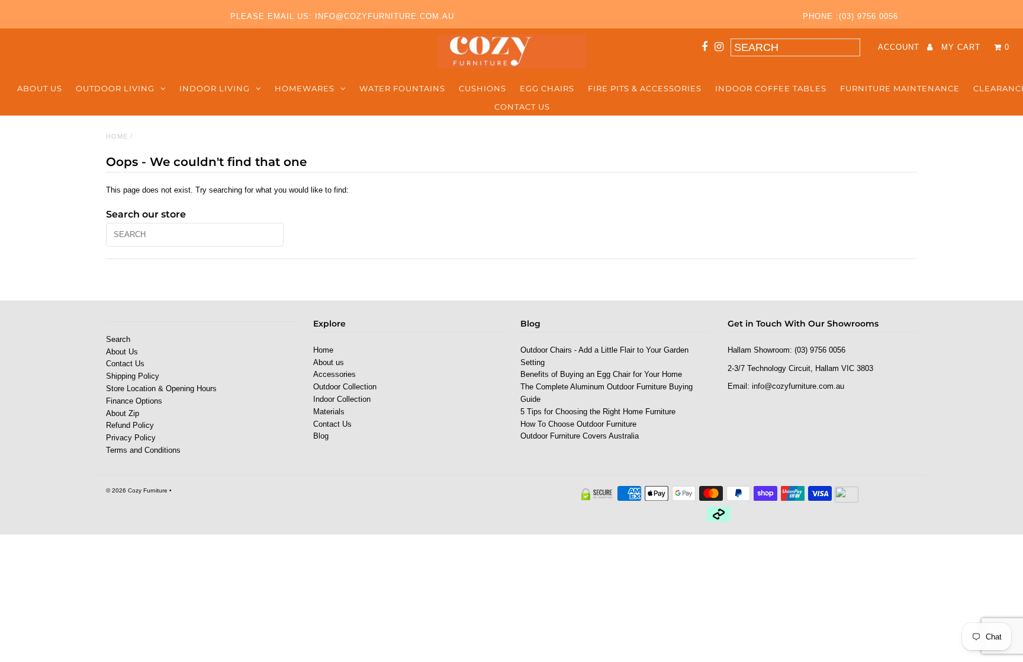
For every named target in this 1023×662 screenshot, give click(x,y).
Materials (329, 411)
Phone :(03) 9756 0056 (850, 16)
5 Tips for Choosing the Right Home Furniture (597, 411)
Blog (321, 435)
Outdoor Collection (345, 386)
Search (118, 339)
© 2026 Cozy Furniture (137, 490)
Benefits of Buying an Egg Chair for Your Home (601, 374)
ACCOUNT (900, 47)
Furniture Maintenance (900, 88)
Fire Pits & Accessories (645, 88)
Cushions (482, 88)
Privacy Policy (131, 437)
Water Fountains (402, 88)
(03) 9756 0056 (819, 350)
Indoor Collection (342, 399)
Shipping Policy (132, 376)
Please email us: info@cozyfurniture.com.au (342, 16)
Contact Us (522, 106)
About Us (122, 351)
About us (39, 88)
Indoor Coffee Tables (770, 88)
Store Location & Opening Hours (161, 388)
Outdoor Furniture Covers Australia (579, 435)
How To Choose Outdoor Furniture (578, 424)
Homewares (304, 88)
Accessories (334, 374)
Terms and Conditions (143, 450)
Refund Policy (130, 425)
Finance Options (134, 400)
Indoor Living (214, 88)
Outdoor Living (115, 88)
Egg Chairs (547, 88)
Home (117, 136)
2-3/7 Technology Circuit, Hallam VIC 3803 (800, 368)
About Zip (122, 413)
